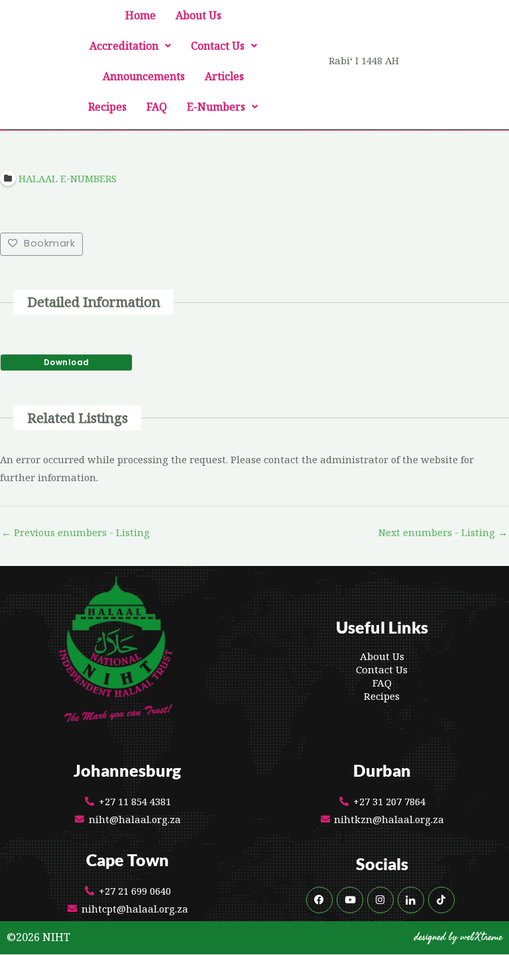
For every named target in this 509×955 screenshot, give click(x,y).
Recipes (107, 106)
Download (66, 362)
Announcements (144, 76)
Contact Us (218, 45)
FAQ (156, 106)
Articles (224, 76)
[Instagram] (380, 900)
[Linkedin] (411, 900)
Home (140, 15)
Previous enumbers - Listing (75, 532)
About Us (198, 15)
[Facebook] (319, 900)
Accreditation (123, 45)
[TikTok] (441, 900)
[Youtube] (350, 900)
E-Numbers (216, 106)
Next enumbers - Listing (443, 532)
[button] (130, 45)
